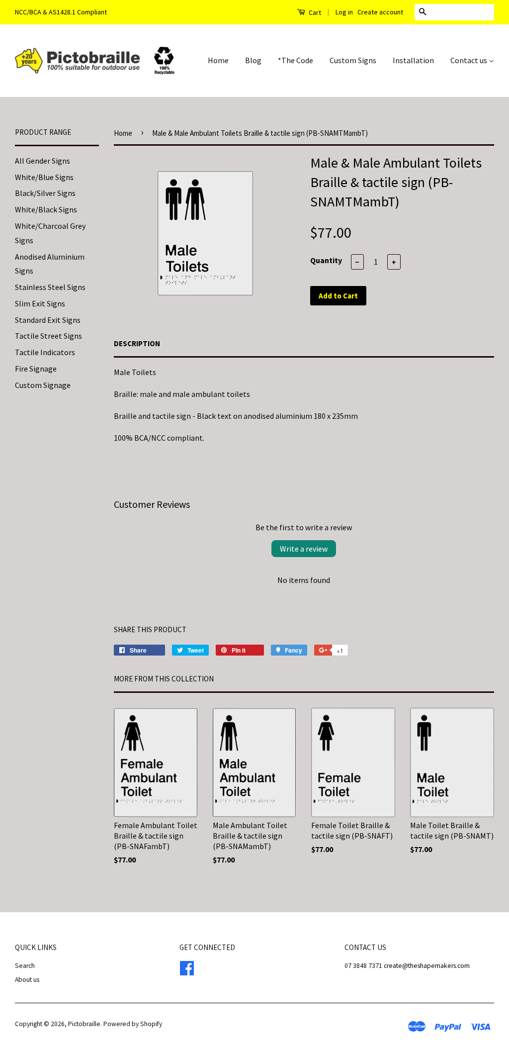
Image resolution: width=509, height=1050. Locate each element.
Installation (413, 60)
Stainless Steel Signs (50, 287)
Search (25, 965)
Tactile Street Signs (48, 336)
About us (27, 979)
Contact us (469, 60)
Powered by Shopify (132, 1024)
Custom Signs (353, 60)
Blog (253, 60)
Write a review (304, 549)
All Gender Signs (42, 161)
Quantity (326, 260)
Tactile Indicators (45, 352)
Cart (314, 12)
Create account (380, 11)
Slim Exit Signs (40, 303)
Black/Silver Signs (45, 193)
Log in (344, 11)
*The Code (295, 60)
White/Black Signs (46, 209)
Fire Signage (36, 369)
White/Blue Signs (44, 177)
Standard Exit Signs (48, 320)
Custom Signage (43, 385)
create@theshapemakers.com (427, 965)
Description (137, 343)
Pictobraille (84, 1024)
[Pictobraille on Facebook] (186, 966)
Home (218, 60)
